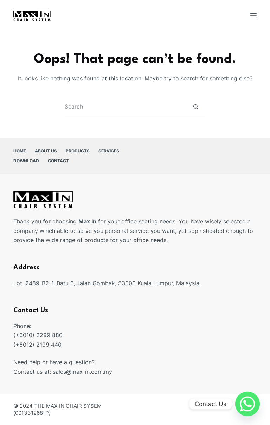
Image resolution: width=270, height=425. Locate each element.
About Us (46, 150)
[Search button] (195, 106)
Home (19, 150)
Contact (58, 160)
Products (78, 150)
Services (108, 150)
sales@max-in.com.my (82, 371)
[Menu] (253, 16)
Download (26, 160)
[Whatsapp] (247, 404)
